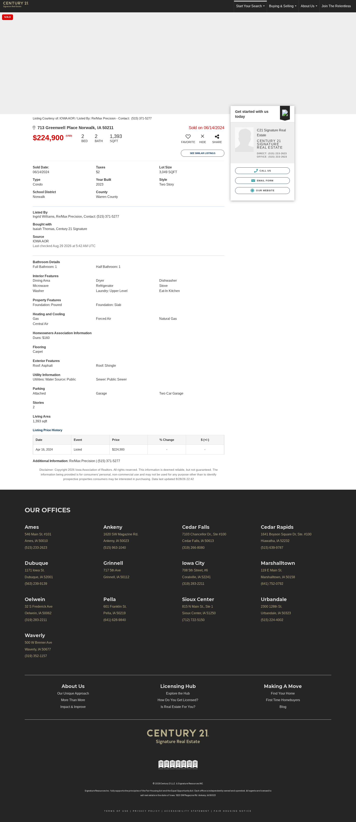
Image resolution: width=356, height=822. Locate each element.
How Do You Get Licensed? (178, 700)
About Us (310, 8)
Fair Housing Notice (233, 811)
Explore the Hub (178, 693)
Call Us (265, 170)
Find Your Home (283, 693)
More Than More (73, 700)
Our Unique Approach (73, 693)
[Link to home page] (18, 6)
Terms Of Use (116, 811)
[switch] (188, 140)
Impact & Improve (73, 707)
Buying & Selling (283, 8)
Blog (283, 707)
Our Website (264, 190)
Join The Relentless (336, 6)
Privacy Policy (146, 811)
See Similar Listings (202, 153)
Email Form (264, 180)
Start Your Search (251, 8)
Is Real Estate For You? (178, 707)
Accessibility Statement (187, 811)
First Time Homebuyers (283, 700)
